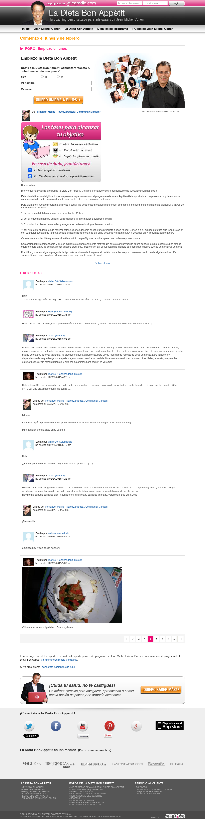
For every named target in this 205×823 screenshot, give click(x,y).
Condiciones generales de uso (154, 789)
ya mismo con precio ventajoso (59, 659)
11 (180, 638)
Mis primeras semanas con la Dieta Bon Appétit (97, 787)
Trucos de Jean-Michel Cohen (152, 28)
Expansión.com (156, 764)
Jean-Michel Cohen (47, 28)
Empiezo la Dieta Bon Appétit (86, 789)
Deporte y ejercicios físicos (87, 802)
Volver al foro (102, 263)
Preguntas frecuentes (149, 791)
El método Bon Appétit (35, 796)
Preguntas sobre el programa (88, 794)
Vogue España (31, 764)
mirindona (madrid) (58, 533)
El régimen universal (34, 794)
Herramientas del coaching (86, 796)
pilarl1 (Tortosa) (56, 335)
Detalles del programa (112, 28)
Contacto (141, 787)
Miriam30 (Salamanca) (60, 281)
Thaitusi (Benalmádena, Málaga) (65, 374)
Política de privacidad (148, 794)
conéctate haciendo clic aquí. (59, 666)
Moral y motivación (81, 791)
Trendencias (60, 764)
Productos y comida (82, 800)
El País (176, 764)
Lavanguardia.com (127, 764)
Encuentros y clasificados (86, 805)
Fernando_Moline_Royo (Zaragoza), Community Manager (68, 111)
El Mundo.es (93, 764)
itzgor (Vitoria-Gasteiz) (60, 311)
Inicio (26, 28)
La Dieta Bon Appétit (78, 28)
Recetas (75, 798)
